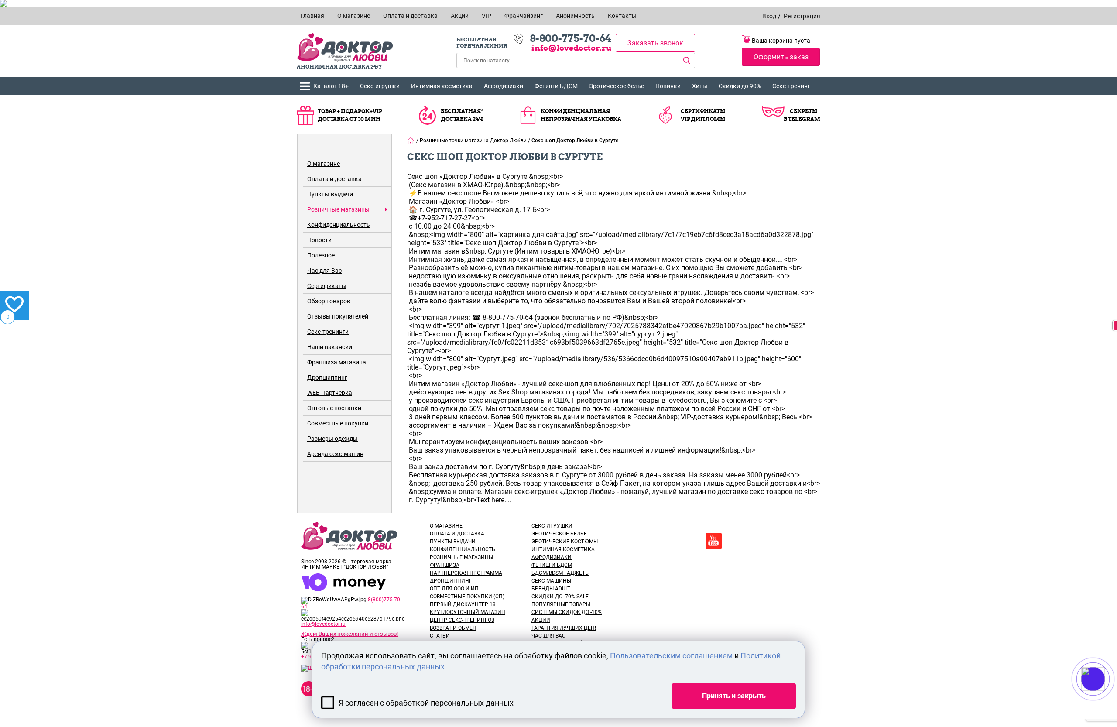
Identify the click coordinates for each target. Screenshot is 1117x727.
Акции (540, 620)
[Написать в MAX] (1105, 696)
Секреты (803, 111)
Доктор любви (345, 47)
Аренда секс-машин (335, 453)
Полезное (321, 255)
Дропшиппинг (327, 377)
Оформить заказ (781, 57)
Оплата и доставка (334, 178)
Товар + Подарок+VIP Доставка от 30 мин (350, 115)
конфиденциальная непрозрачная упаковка (581, 115)
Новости (319, 240)
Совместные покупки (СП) (467, 596)
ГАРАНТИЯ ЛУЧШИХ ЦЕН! (563, 628)
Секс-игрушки (380, 85)
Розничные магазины (338, 209)
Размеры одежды (332, 438)
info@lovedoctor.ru (571, 47)
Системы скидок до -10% (566, 612)
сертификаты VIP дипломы (703, 115)
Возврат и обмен (453, 628)
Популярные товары (560, 604)
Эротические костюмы (564, 541)
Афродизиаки (503, 85)
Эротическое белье (616, 85)
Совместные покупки (337, 423)
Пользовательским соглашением (671, 655)
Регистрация (802, 16)
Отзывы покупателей (337, 316)
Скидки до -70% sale (560, 596)
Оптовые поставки (334, 408)
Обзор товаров (328, 301)
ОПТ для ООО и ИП (454, 589)
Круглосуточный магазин (467, 612)
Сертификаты (326, 285)
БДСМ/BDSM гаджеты (560, 573)
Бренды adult (550, 589)
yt (714, 541)
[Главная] (411, 140)
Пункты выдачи (330, 194)
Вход (769, 16)
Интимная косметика (442, 85)
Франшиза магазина (336, 362)
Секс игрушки (551, 526)
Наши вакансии (329, 346)
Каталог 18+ (331, 85)
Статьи (440, 636)
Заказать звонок (655, 43)
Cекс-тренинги (328, 331)
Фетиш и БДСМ (556, 85)
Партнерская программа (466, 573)
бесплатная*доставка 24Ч (462, 115)
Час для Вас (324, 270)
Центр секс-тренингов (462, 620)
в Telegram (802, 119)
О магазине (323, 163)
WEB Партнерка (329, 392)
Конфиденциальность (338, 224)
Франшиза (444, 565)
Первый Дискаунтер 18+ (464, 604)
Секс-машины (551, 581)
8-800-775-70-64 (570, 38)
